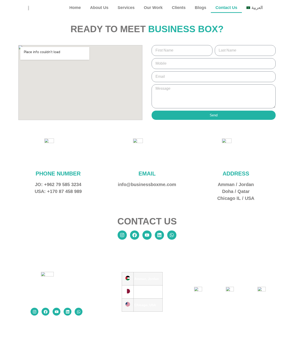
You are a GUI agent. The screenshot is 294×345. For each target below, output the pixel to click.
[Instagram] (122, 235)
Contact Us (226, 7)
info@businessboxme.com (147, 184)
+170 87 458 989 (64, 191)
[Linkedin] (159, 235)
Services (126, 7)
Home (75, 7)
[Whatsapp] (171, 235)
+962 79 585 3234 (62, 184)
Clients (179, 7)
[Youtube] (147, 235)
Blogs (200, 7)
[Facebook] (134, 235)
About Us (99, 7)
